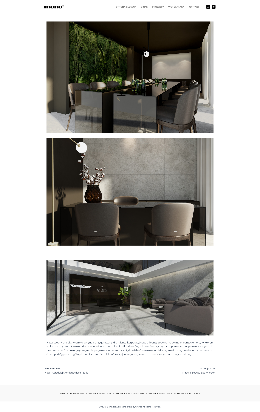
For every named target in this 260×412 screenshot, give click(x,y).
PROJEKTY (158, 7)
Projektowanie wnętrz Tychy (98, 393)
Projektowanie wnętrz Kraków (187, 393)
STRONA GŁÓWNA (126, 7)
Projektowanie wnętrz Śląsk (71, 393)
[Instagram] (214, 7)
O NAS (144, 7)
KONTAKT (194, 7)
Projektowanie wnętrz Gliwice (159, 393)
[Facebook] (208, 7)
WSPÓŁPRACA (176, 7)
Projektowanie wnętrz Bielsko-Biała (128, 393)
